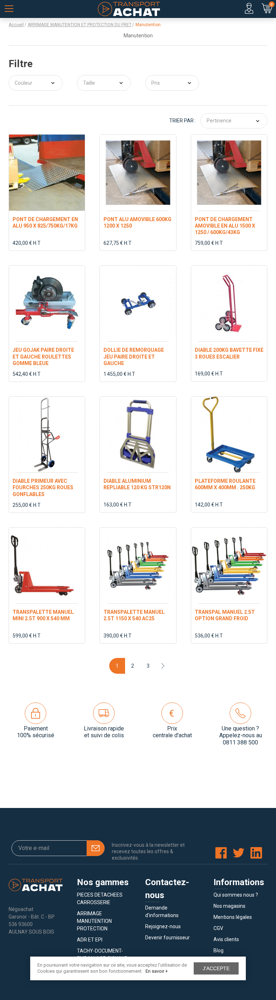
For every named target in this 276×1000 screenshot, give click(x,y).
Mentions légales (232, 917)
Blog (218, 950)
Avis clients (226, 939)
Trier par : (182, 120)
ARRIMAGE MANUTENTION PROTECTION (94, 921)
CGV (218, 928)
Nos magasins (229, 906)
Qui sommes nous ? (235, 895)
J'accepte (216, 968)
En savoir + (157, 971)
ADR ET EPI (89, 940)
